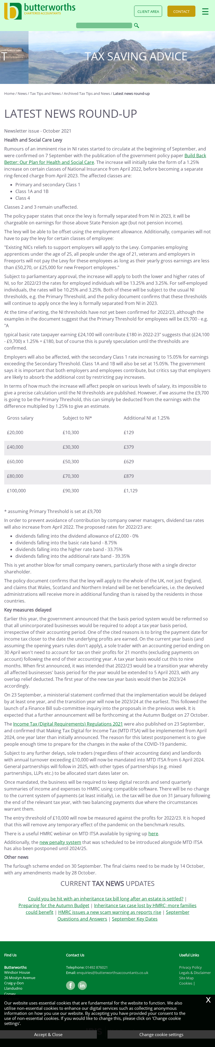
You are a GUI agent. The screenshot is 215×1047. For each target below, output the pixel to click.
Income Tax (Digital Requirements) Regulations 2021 (68, 724)
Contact (181, 11)
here (153, 833)
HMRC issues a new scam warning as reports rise (109, 912)
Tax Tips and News (45, 93)
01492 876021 (96, 967)
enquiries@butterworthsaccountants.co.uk (112, 972)
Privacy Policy (190, 967)
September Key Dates (135, 919)
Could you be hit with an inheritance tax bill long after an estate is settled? (105, 899)
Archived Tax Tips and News (87, 93)
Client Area (148, 11)
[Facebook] (72, 990)
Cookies (185, 983)
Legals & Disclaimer (195, 972)
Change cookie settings (161, 1034)
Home (9, 93)
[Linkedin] (84, 990)
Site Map (186, 977)
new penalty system (60, 842)
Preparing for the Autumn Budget (53, 905)
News (22, 93)
